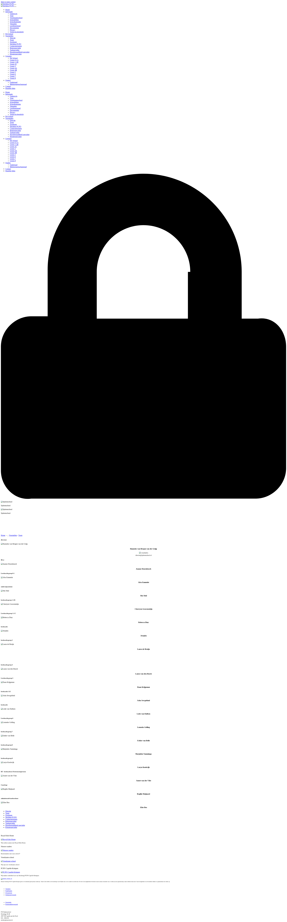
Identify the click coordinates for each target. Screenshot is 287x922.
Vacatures (8, 889)
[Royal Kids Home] (8, 839)
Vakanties (13, 24)
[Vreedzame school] (8, 861)
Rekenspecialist (15, 48)
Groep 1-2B (14, 62)
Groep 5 (13, 72)
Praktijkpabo (8, 891)
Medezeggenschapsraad (18, 84)
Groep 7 (13, 76)
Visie (11, 16)
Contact (8, 86)
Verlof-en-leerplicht (17, 32)
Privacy (12, 30)
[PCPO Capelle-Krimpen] (10, 872)
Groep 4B (13, 70)
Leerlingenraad (15, 26)
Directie (12, 38)
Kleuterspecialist (16, 54)
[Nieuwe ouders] (7, 850)
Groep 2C (13, 64)
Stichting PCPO (15, 44)
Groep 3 (13, 66)
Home (7, 10)
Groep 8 (13, 78)
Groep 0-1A (14, 60)
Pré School (9, 34)
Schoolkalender (15, 22)
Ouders (8, 80)
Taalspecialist (14, 50)
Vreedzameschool (16, 18)
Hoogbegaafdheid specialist (19, 52)
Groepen (8, 56)
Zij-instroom (8, 893)
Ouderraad (13, 82)
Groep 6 (13, 74)
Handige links (10, 88)
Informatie (9, 12)
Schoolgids (8, 902)
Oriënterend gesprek (10, 895)
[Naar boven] (2, 832)
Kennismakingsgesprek (11, 904)
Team (12, 40)
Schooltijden (14, 20)
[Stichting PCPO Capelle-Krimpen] (7, 4)
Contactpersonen (16, 46)
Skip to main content (8, 2)
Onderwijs (13, 14)
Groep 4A (13, 68)
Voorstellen (9, 36)
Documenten (14, 28)
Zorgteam (13, 42)
